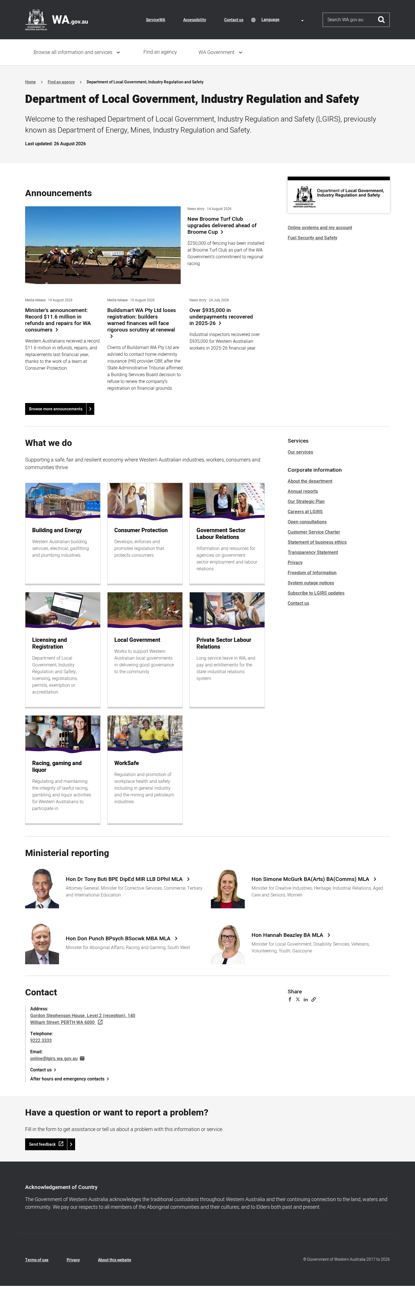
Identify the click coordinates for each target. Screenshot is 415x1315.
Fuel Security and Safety (312, 238)
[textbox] (283, 20)
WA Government (216, 52)
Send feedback (42, 1144)
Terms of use (37, 1260)
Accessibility (194, 20)
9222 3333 (41, 1040)
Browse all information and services (73, 52)
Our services (300, 452)
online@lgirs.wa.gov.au (54, 1058)
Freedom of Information (312, 572)
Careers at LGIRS (305, 511)
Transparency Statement (313, 552)
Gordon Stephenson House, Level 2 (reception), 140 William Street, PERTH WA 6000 (82, 1019)
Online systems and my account (320, 227)
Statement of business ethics (317, 542)
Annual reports (303, 491)
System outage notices (311, 583)
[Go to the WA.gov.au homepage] (56, 19)
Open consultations (307, 522)
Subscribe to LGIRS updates (316, 593)
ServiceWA (155, 20)
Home (30, 82)
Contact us (233, 20)
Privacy (295, 562)
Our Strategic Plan (306, 501)
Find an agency (160, 52)
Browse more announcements (55, 409)
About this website (114, 1260)
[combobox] (283, 20)
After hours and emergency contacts (67, 1079)
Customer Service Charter (314, 532)
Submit (382, 20)
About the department (310, 481)
